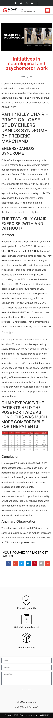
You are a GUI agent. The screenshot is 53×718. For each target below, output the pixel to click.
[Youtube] (32, 3)
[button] (47, 10)
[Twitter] (21, 3)
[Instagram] (26, 3)
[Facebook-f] (15, 3)
